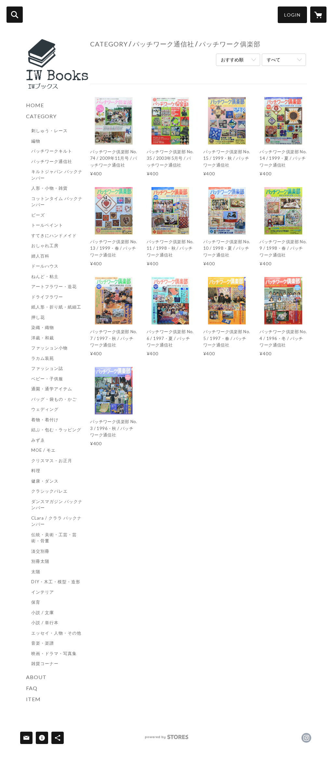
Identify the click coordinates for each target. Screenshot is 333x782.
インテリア (42, 592)
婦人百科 (40, 256)
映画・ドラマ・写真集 (54, 653)
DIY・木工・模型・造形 (55, 581)
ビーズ (38, 215)
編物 (35, 141)
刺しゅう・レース (49, 130)
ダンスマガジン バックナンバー (57, 505)
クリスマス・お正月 (51, 460)
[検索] (15, 14)
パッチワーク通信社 (51, 161)
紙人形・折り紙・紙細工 (56, 306)
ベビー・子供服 (47, 378)
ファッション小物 (49, 347)
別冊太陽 (40, 561)
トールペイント (47, 225)
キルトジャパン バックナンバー (57, 175)
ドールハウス (45, 266)
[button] (292, 14)
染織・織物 (42, 327)
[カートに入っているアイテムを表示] (318, 14)
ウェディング (45, 409)
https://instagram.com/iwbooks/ (306, 738)
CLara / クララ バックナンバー (56, 521)
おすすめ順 (232, 59)
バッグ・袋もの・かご (54, 399)
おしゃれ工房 (45, 245)
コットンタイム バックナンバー (57, 202)
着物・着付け (45, 419)
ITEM (33, 699)
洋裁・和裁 (42, 337)
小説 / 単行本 (45, 622)
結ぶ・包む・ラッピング (56, 429)
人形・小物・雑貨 (49, 188)
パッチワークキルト (51, 151)
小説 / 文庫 (42, 612)
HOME (35, 105)
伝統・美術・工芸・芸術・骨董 (54, 538)
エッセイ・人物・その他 (56, 633)
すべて (273, 59)
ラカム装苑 (42, 358)
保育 (35, 602)
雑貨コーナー (45, 663)
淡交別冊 (40, 551)
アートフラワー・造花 (54, 286)
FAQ (31, 688)
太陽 (35, 571)
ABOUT (36, 677)
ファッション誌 (47, 368)
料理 (35, 470)
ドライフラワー (47, 296)
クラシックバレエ (49, 491)
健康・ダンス (45, 481)
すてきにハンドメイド (54, 235)
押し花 (38, 317)
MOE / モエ (43, 450)
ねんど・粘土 (45, 276)
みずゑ (38, 440)
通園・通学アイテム (51, 388)
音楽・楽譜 (42, 643)
